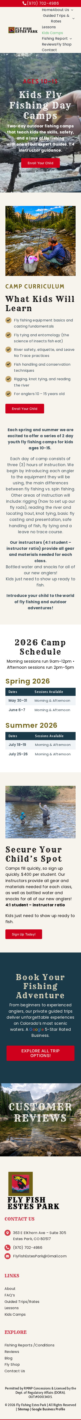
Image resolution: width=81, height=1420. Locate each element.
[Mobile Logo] (23, 28)
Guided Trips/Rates (22, 1301)
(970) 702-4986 (43, 3)
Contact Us (14, 1371)
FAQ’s (9, 1295)
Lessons (11, 1308)
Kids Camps (15, 1314)
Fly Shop (12, 1364)
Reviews (11, 1351)
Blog (8, 1358)
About (10, 1288)
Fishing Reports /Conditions (29, 1345)
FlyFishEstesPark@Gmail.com (40, 1256)
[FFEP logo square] (32, 1170)
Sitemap (23, 1409)
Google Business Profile (48, 1409)
